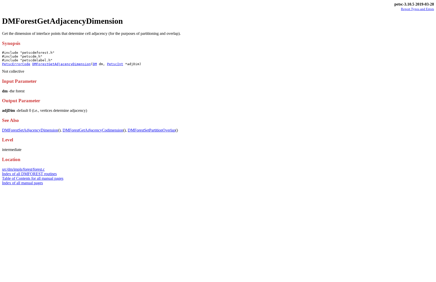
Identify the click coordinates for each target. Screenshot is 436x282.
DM (95, 64)
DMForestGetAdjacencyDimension (61, 64)
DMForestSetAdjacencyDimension (30, 130)
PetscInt (115, 64)
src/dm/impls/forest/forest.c (23, 169)
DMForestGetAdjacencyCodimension (93, 130)
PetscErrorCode (16, 64)
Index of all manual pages (22, 183)
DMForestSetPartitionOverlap (151, 130)
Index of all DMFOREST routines (29, 174)
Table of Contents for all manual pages (32, 178)
